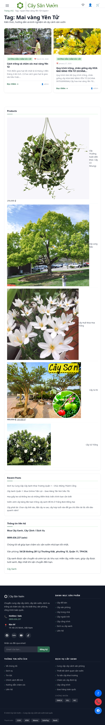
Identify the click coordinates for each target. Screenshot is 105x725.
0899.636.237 (15, 619)
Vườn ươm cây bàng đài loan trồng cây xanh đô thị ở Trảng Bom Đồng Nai (41, 502)
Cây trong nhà (63, 612)
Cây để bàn (62, 602)
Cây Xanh (12, 568)
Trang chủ (9, 10)
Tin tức (9, 675)
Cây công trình (63, 621)
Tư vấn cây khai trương (67, 675)
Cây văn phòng (64, 607)
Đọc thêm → (12, 84)
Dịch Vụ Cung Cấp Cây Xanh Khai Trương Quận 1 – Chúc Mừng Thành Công (41, 486)
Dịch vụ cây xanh (64, 626)
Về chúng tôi (11, 666)
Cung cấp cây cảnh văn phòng (71, 666)
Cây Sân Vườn (15, 713)
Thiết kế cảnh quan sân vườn (70, 670)
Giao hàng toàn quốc (66, 689)
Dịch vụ (9, 670)
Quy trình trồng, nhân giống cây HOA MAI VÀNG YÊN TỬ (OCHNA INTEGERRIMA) (76, 71)
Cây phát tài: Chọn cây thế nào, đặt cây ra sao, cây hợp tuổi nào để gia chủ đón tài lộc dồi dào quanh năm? (50, 509)
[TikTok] (28, 635)
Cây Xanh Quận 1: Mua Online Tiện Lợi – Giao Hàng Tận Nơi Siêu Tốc (38, 491)
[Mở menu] (7, 6)
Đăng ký (44, 649)
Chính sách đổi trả (14, 680)
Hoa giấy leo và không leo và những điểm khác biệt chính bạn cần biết (39, 496)
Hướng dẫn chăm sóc (15, 684)
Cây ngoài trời (63, 616)
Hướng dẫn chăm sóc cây (19, 59)
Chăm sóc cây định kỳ (67, 680)
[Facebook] (7, 635)
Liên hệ (60, 630)
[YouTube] (21, 635)
